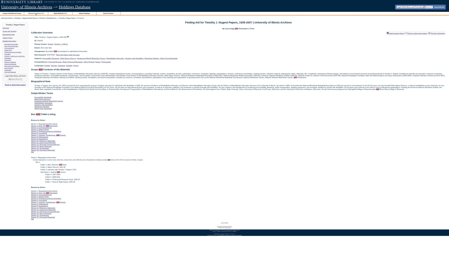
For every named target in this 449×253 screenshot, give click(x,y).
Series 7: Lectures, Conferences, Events (48, 135)
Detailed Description (9, 41)
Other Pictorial (89, 62)
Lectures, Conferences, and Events (14, 56)
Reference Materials (10, 62)
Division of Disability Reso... (48, 18)
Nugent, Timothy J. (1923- (58, 44)
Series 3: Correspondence (41, 128)
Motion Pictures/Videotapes (73, 62)
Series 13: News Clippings (41, 146)
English (47, 66)
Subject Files (8, 50)
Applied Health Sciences (30, 18)
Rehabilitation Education (115, 58)
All (32, 152)
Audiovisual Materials (10, 64)
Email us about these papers (15, 85)
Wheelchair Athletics (151, 58)
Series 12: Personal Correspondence (45, 144)
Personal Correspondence (11, 66)
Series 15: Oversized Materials (43, 150)
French (75, 66)
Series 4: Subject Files (40, 129)
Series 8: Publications (39, 137)
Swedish (69, 66)
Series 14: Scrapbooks (40, 148)
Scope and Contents (9, 31)
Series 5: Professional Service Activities (46, 131)
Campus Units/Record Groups (12, 13)
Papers (97, 62)
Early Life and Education (11, 46)
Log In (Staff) (224, 222)
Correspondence (9, 48)
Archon (223, 234)
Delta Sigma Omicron (68, 58)
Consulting (7, 54)
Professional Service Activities (12, 52)
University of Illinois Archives (26, 7)
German (54, 66)
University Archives (7, 18)
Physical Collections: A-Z (36, 13)
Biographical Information (11, 44)
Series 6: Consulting (39, 133)
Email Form (228, 227)
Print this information (437, 33)
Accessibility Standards (50, 58)
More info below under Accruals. (68, 55)
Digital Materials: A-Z (60, 13)
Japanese (61, 66)
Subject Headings (84, 13)
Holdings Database (75, 7)
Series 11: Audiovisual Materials (43, 143)
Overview (6, 28)
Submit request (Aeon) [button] (396, 33)
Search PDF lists (439, 7)
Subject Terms (8, 38)
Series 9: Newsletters (39, 139)
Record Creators (108, 13)
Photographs (106, 62)
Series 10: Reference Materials (43, 141)
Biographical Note (9, 34)
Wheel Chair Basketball (168, 58)
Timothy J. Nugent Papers (68, 18)
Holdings (18, 18)
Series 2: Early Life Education (44, 126)
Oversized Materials (10, 72)
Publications (7, 58)
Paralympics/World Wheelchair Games (91, 58)
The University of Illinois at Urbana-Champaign (229, 235)
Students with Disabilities (134, 58)
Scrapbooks (7, 70)
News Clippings (8, 68)
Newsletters (7, 60)
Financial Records (55, 62)
